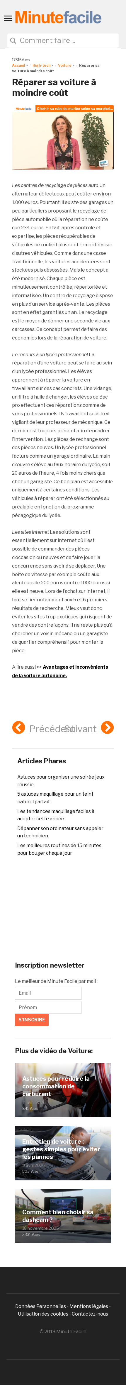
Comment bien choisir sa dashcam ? (57, 1216)
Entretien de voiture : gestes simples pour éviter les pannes (61, 1149)
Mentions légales (88, 1306)
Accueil (18, 65)
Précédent (52, 729)
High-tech (41, 65)
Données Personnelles (41, 1306)
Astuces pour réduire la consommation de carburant (56, 1086)
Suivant (80, 729)
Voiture (64, 65)
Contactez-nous (90, 1314)
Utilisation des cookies (43, 1314)
